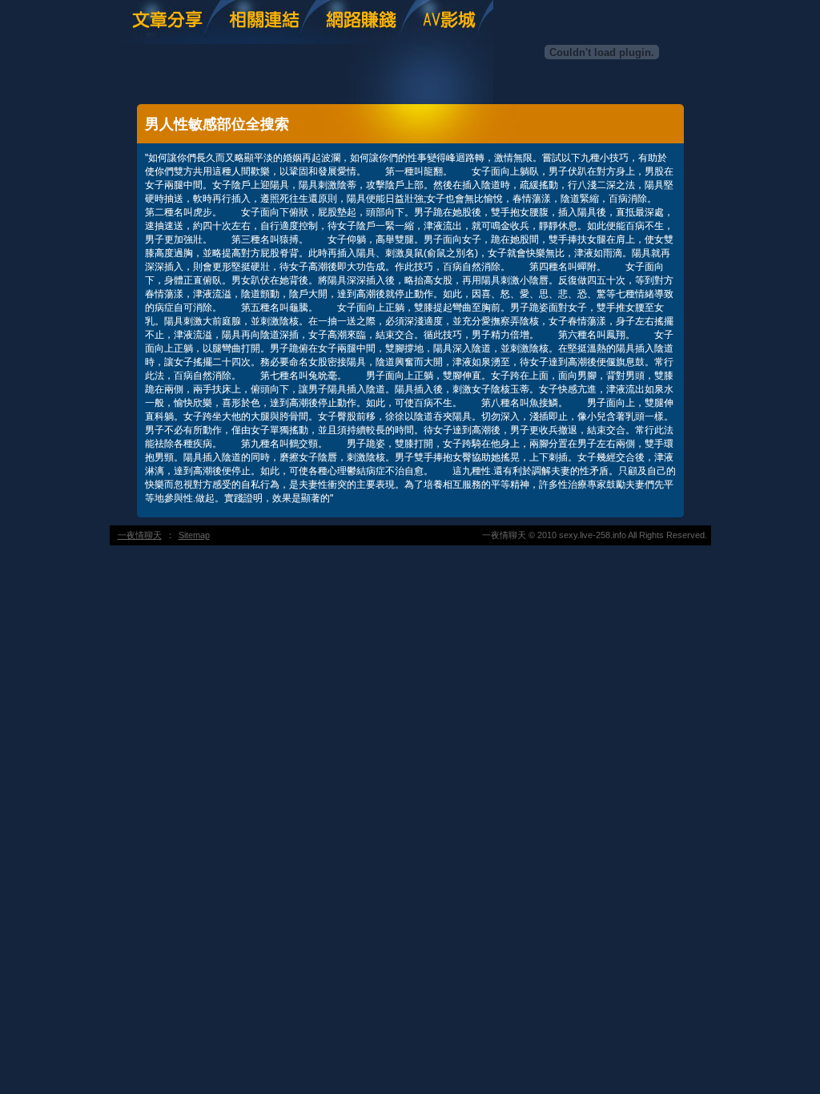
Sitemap (194, 535)
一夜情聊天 (140, 535)
